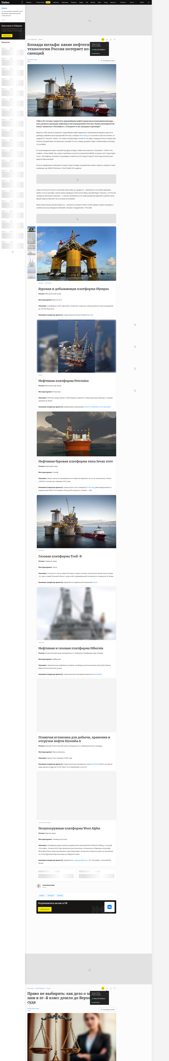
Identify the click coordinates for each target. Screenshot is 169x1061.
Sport (99, 2)
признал (70, 1058)
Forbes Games (42, 2)
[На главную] (5, 2)
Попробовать (96, 53)
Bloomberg (84, 135)
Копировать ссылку (109, 60)
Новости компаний (97, 908)
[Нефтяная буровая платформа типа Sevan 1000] (31, 217)
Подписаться (44, 879)
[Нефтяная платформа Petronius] (31, 208)
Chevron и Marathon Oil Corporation (97, 377)
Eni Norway (90, 457)
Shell (91, 285)
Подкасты (74, 2)
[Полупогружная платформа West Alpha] (31, 246)
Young (105, 2)
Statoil (94, 552)
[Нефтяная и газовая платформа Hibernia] (31, 232)
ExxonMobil (97, 644)
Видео (81, 2)
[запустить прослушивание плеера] (106, 39)
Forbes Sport (41, 908)
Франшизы (65, 2)
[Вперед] (119, 845)
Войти (142, 2)
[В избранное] (59, 907)
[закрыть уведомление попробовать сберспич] (106, 44)
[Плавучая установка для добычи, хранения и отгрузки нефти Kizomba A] (31, 241)
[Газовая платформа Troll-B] (31, 222)
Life (87, 2)
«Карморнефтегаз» (81, 830)
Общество (68, 908)
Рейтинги (56, 2)
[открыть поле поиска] (148, 2)
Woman (93, 2)
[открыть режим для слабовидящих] (102, 39)
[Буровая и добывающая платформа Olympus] (31, 199)
